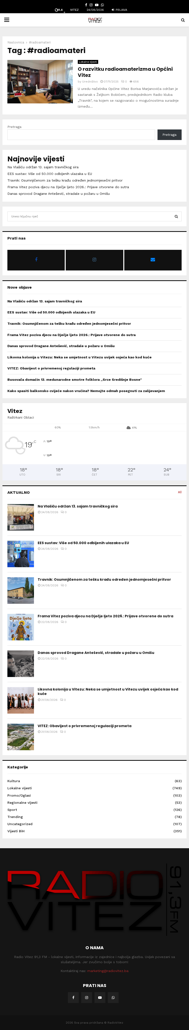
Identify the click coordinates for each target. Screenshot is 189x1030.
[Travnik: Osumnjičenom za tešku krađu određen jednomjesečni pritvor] (20, 590)
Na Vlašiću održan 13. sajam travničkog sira (43, 167)
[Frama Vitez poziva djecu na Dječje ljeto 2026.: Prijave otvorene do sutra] (20, 627)
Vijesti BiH (16, 831)
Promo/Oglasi (19, 795)
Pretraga (14, 127)
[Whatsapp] (113, 997)
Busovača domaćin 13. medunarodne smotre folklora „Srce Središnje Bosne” (74, 379)
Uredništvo (90, 81)
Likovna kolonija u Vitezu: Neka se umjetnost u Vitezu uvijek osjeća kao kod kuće (79, 357)
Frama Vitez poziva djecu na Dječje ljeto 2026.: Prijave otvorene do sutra (68, 187)
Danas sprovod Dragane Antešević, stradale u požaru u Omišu (58, 194)
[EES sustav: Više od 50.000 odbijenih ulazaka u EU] (20, 554)
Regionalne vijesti (22, 802)
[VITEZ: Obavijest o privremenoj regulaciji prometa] (20, 737)
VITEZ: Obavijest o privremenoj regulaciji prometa (51, 368)
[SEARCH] (176, 216)
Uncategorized (19, 824)
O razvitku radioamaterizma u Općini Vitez (125, 72)
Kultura (13, 781)
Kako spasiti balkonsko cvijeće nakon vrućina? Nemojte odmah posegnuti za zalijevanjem (86, 391)
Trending (15, 817)
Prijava (121, 10)
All (180, 492)
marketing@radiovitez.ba (107, 971)
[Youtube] (99, 997)
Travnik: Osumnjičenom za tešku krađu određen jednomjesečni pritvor (65, 180)
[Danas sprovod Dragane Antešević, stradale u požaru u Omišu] (20, 663)
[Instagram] (86, 997)
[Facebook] (73, 997)
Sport (12, 810)
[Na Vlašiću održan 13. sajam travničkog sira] (20, 517)
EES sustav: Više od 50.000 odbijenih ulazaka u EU (49, 174)
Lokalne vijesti (88, 61)
